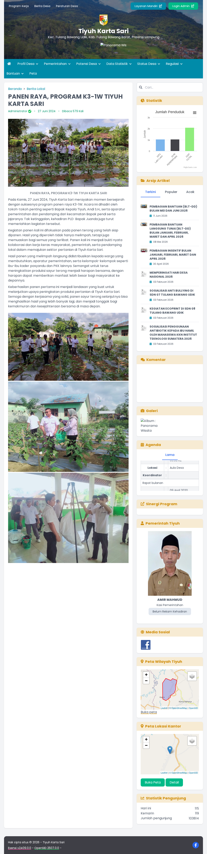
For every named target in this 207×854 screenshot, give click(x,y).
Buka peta (149, 712)
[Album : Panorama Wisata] (150, 426)
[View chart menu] (194, 113)
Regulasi (173, 63)
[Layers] (192, 676)
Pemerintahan (56, 63)
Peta (33, 73)
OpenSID (193, 708)
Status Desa (147, 63)
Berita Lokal (36, 88)
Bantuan (13, 73)
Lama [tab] (169, 454)
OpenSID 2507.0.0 (46, 848)
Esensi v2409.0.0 (19, 848)
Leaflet (164, 708)
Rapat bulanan (153, 470)
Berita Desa (42, 6)
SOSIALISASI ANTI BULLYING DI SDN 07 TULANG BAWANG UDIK (172, 293)
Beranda (15, 88)
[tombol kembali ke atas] (199, 846)
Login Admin (181, 6)
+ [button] (146, 674)
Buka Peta (153, 782)
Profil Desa (26, 63)
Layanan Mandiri (146, 6)
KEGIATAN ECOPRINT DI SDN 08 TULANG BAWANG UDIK (172, 311)
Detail (174, 782)
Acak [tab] (190, 192)
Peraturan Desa (67, 6)
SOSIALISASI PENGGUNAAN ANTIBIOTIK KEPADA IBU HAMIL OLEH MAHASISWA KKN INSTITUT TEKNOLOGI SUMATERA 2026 (173, 333)
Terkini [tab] (150, 192)
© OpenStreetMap (178, 708)
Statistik (154, 100)
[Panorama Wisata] (88, 51)
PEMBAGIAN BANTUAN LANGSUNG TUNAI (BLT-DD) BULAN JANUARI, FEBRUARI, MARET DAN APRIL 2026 (170, 230)
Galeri (152, 410)
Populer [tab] (171, 192)
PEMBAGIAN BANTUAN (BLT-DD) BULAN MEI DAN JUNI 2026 (173, 209)
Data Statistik (117, 63)
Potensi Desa (87, 63)
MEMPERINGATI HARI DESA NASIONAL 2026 (169, 275)
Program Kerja (19, 6)
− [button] (146, 680)
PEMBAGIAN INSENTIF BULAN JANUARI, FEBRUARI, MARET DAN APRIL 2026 (173, 255)
